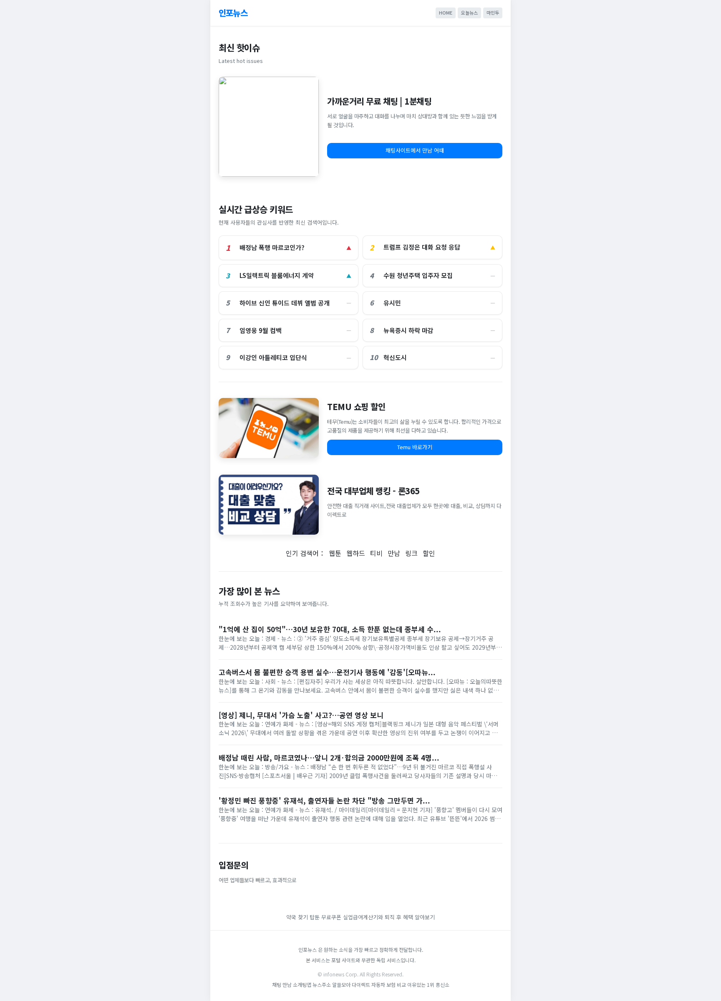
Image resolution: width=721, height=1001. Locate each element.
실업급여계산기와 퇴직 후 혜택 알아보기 (389, 917)
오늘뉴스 (469, 12)
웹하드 (355, 553)
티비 (376, 553)
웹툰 (335, 553)
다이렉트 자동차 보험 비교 (379, 984)
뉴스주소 (322, 984)
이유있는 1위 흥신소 (428, 984)
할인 (429, 553)
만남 (394, 553)
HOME (445, 12)
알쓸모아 (341, 984)
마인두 (493, 12)
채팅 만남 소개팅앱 (291, 984)
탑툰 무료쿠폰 (325, 917)
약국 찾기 (297, 917)
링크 (411, 553)
